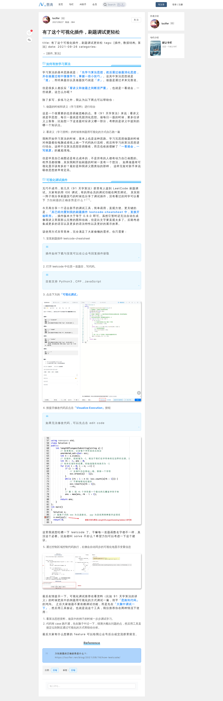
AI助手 (83, 4)
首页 (60, 4)
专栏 (71, 4)
